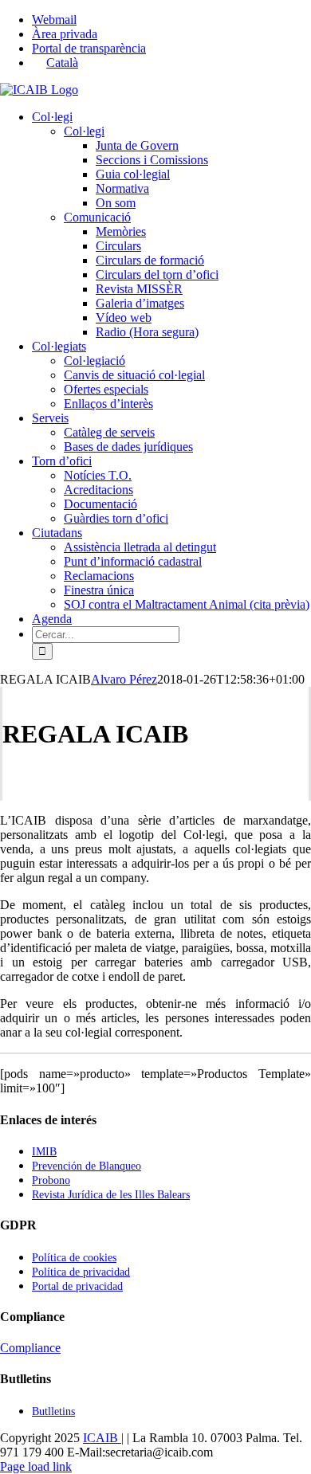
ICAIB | (103, 1438)
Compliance (30, 1347)
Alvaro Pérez (124, 679)
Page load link (36, 1466)
